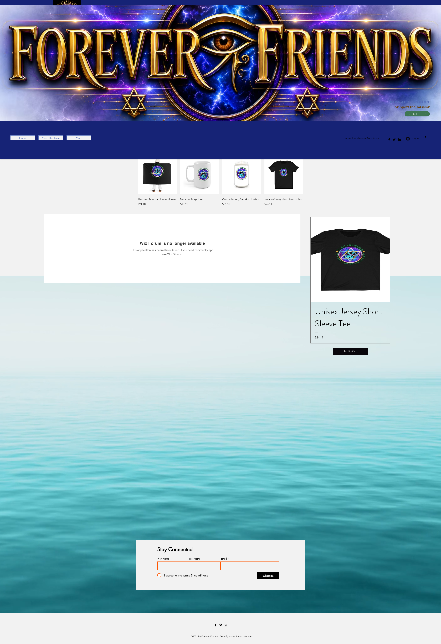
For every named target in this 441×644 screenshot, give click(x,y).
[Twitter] (394, 139)
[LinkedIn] (399, 139)
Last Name (194, 559)
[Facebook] (389, 139)
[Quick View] (157, 174)
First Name (163, 559)
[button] (425, 137)
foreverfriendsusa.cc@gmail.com (362, 138)
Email (224, 559)
